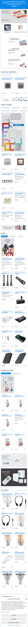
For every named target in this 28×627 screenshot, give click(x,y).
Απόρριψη (14, 619)
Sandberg (16, 492)
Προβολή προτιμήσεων (14, 622)
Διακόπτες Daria (5, 107)
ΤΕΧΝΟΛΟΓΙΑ (4, 257)
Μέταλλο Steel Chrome (19, 211)
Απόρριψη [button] (14, 6)
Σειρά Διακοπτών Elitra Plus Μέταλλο (7, 77)
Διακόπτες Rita (15, 107)
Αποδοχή (14, 615)
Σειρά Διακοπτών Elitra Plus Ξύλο (20, 153)
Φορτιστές (20, 236)
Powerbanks (12, 236)
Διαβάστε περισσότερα (10, 268)
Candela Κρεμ (10, 191)
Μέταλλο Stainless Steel (6, 77)
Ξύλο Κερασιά (17, 153)
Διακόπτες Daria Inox (5, 153)
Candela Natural (4, 191)
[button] (26, 599)
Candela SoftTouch (18, 172)
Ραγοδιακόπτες (16, 373)
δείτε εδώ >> (6, 20)
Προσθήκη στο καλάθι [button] (11, 93)
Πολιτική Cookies (11, 625)
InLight (3, 492)
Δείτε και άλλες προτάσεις (6, 74)
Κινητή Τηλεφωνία (5, 258)
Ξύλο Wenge (4, 172)
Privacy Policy (17, 625)
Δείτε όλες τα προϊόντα (21, 490)
